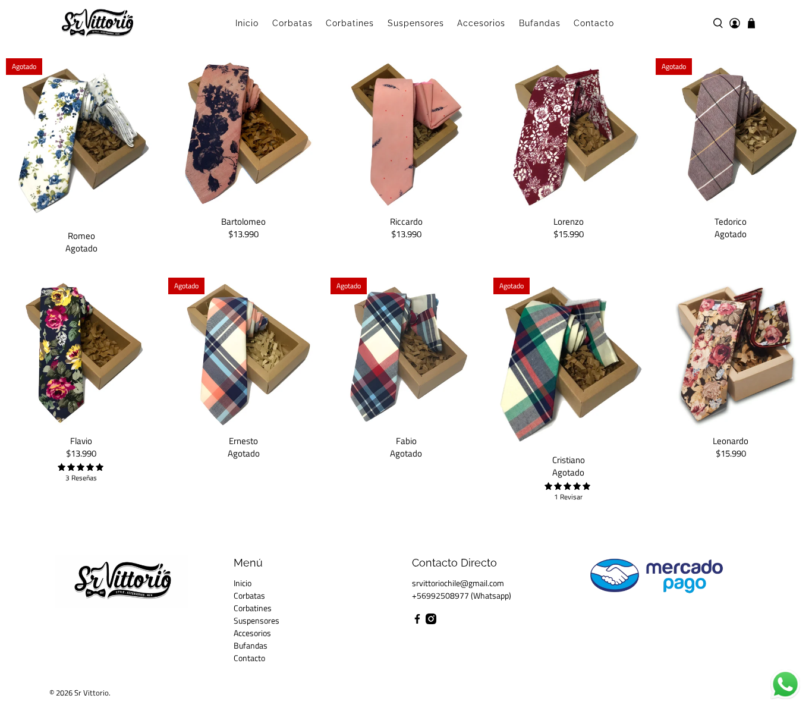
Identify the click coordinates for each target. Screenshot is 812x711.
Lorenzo (568, 221)
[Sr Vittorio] (97, 23)
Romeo (81, 235)
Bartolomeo (243, 221)
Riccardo (406, 221)
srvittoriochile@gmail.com (458, 583)
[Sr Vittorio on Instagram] (431, 621)
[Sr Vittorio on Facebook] (417, 621)
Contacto (594, 23)
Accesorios (481, 23)
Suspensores (416, 23)
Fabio (406, 440)
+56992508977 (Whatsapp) (461, 595)
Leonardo (730, 440)
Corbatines (350, 23)
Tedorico (731, 221)
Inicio (247, 23)
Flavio (81, 440)
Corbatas (292, 23)
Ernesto (243, 440)
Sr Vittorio (91, 693)
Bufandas (540, 23)
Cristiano (568, 459)
